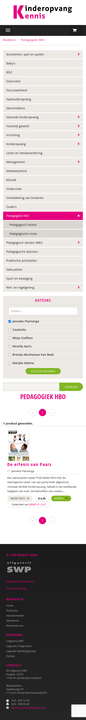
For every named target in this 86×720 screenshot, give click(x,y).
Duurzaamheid (16, 90)
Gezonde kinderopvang (22, 117)
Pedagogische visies (23, 234)
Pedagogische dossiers (22, 252)
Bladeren (9, 40)
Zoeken (71, 387)
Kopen (59, 498)
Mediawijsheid (16, 171)
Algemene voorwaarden (20, 581)
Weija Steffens (23, 338)
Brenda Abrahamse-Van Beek (33, 355)
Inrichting (13, 135)
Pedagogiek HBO (33, 40)
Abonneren (12, 620)
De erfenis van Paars (29, 464)
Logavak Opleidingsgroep (21, 651)
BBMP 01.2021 (37, 504)
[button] (76, 30)
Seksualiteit (14, 269)
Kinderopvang (16, 144)
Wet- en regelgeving (20, 287)
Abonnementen (15, 615)
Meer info (18, 498)
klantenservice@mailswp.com (28, 707)
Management (15, 162)
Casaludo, (20, 330)
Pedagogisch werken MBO (24, 243)
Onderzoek (14, 189)
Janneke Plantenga (26, 321)
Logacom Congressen (19, 646)
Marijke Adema (23, 363)
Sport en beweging (19, 278)
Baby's (10, 63)
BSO (9, 72)
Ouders (11, 207)
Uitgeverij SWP (14, 641)
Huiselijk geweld (17, 126)
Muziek (11, 180)
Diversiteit (13, 81)
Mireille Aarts (22, 346)
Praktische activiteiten (21, 261)
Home (9, 605)
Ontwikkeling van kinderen (25, 198)
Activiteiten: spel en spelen (25, 54)
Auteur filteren (43, 371)
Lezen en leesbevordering (24, 153)
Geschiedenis (15, 108)
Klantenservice (14, 625)
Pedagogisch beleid (23, 225)
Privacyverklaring (16, 588)
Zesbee (10, 656)
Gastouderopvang (18, 99)
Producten (12, 610)
